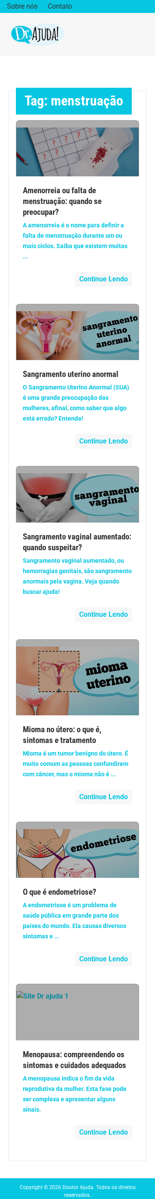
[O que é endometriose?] (78, 850)
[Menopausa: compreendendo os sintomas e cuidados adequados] (78, 1012)
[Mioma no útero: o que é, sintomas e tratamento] (78, 677)
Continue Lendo (103, 279)
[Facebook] (118, 6)
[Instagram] (131, 6)
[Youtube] (145, 6)
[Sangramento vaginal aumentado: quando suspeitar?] (78, 494)
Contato (60, 6)
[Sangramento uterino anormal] (78, 332)
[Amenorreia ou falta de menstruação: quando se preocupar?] (78, 148)
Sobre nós (22, 6)
